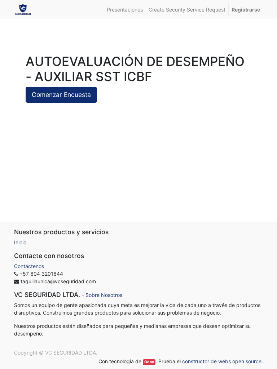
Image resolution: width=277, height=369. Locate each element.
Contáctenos (29, 266)
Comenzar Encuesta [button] (61, 94)
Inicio (20, 242)
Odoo (149, 362)
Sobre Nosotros (103, 295)
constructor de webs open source (221, 361)
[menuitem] (125, 9)
